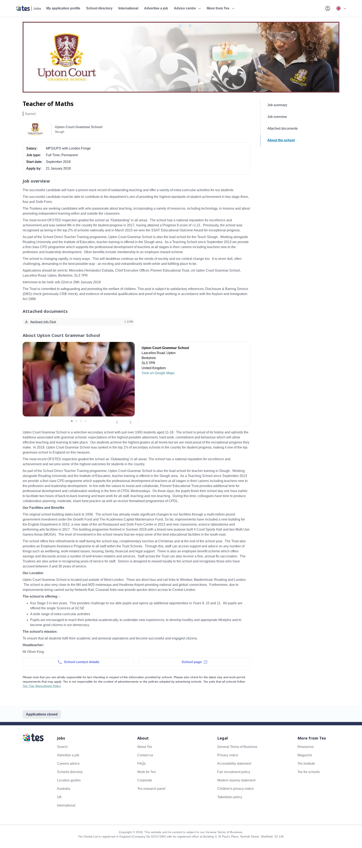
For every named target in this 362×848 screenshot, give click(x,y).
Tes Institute (306, 763)
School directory (99, 8)
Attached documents (282, 128)
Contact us (145, 755)
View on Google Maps (158, 373)
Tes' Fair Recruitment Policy (42, 686)
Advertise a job (156, 8)
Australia (63, 788)
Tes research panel (151, 788)
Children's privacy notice (235, 788)
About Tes (144, 747)
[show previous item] (117, 422)
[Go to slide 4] (86, 421)
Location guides (69, 780)
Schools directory (70, 772)
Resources (305, 747)
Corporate (144, 780)
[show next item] (130, 422)
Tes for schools (308, 772)
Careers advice (68, 763)
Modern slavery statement (236, 780)
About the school (281, 140)
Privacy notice (227, 755)
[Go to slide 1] (72, 421)
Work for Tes (146, 772)
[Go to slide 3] (81, 421)
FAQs (141, 763)
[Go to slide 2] (76, 421)
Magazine (304, 755)
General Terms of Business (237, 747)
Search (62, 747)
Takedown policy (229, 797)
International (128, 8)
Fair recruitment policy (233, 772)
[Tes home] (28, 8)
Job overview (277, 117)
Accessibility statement (234, 763)
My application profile (63, 8)
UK (59, 797)
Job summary (277, 105)
